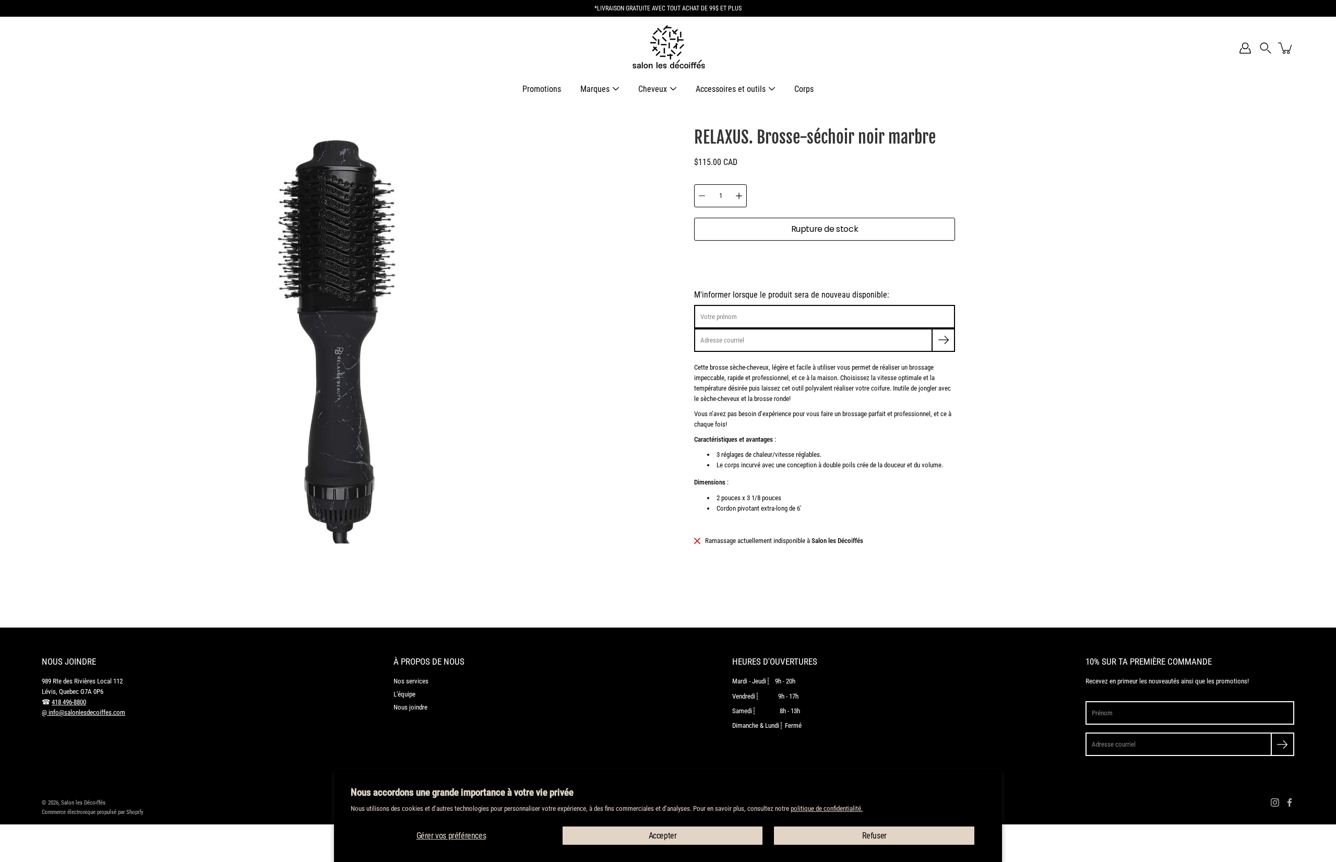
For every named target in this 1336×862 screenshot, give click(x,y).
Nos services (410, 681)
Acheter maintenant (824, 262)
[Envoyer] (1282, 744)
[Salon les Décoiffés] (668, 48)
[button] (1265, 48)
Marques (595, 89)
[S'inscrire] (943, 340)
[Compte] (1245, 48)
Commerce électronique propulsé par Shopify (93, 812)
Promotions (541, 89)
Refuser (874, 836)
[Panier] (1286, 48)
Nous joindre (410, 707)
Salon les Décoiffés (83, 802)
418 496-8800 (69, 702)
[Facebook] (1289, 802)
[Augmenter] (739, 195)
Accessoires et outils (731, 89)
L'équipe (404, 694)
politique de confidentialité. (827, 808)
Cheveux (652, 89)
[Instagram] (1275, 802)
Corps (804, 89)
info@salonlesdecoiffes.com (86, 712)
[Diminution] (702, 195)
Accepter (663, 836)
